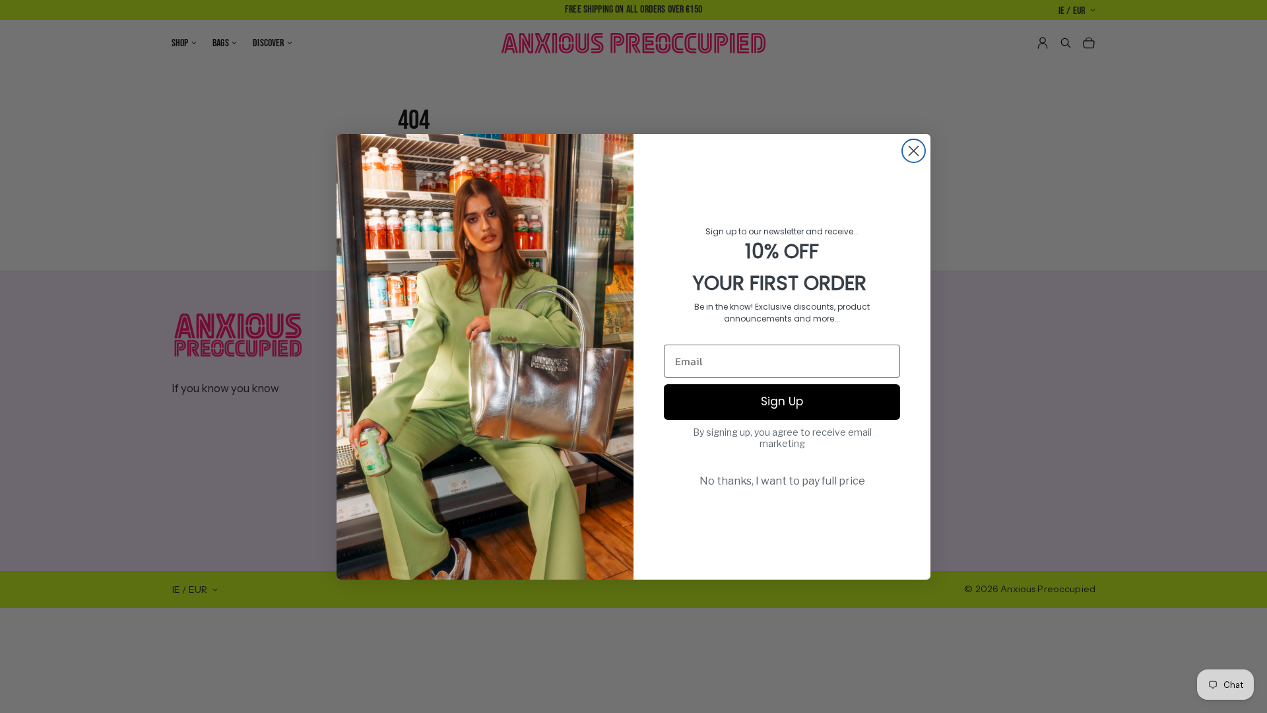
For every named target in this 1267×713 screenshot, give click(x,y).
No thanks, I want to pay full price (782, 481)
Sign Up (782, 401)
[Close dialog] (913, 150)
